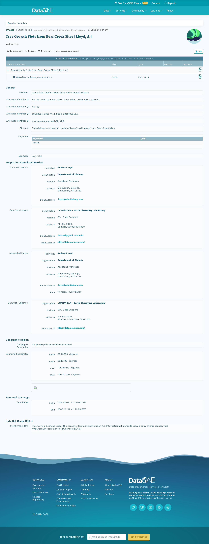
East (52, 368)
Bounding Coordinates (17, 354)
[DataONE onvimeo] (142, 507)
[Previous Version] (88, 30)
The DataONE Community (63, 500)
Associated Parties (18, 253)
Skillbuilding (87, 485)
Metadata (22, 23)
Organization (48, 175)
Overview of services (38, 486)
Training (84, 489)
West (52, 375)
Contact (109, 494)
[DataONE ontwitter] (133, 507)
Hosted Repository (38, 498)
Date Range (22, 402)
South (52, 361)
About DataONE (113, 485)
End (53, 409)
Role (52, 292)
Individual (50, 168)
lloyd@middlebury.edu (70, 199)
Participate (62, 485)
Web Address (48, 242)
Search (11, 23)
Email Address (47, 200)
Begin (52, 403)
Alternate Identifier (16, 99)
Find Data (42, 514)
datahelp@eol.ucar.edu (70, 235)
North (52, 354)
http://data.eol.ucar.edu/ (71, 242)
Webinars (85, 494)
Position (50, 181)
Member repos (64, 489)
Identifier (23, 92)
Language (23, 156)
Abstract (24, 128)
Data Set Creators (19, 167)
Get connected (139, 537)
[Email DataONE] (150, 507)
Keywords (23, 136)
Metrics (109, 489)
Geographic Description (22, 345)
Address (50, 188)
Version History (99, 30)
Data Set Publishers (18, 303)
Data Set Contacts (19, 210)
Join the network (66, 494)
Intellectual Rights (19, 426)
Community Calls (66, 505)
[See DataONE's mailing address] (167, 507)
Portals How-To (89, 498)
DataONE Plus (40, 492)
